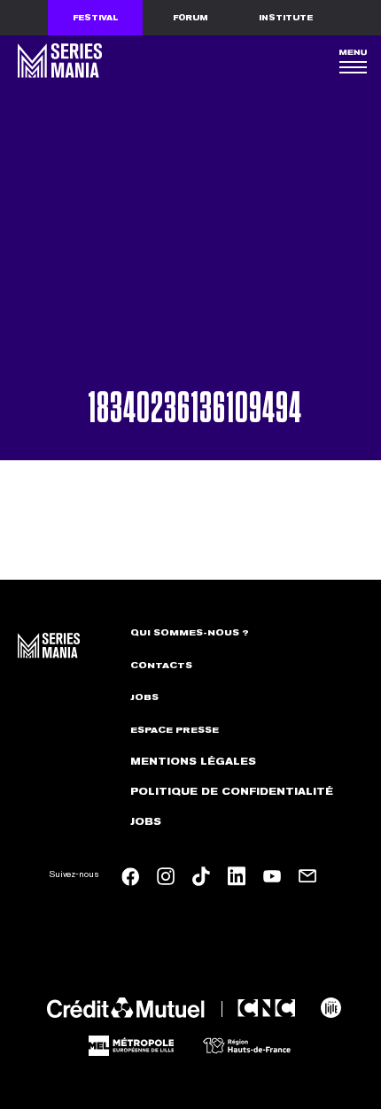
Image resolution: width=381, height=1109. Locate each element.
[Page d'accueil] (57, 60)
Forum (190, 17)
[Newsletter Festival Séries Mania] (307, 876)
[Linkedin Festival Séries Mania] (236, 876)
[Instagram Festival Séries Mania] (166, 876)
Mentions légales (193, 761)
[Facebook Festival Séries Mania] (130, 876)
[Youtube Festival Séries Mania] (272, 876)
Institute (286, 17)
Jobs (144, 697)
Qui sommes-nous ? (189, 633)
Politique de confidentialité (231, 791)
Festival (96, 17)
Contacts (161, 665)
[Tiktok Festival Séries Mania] (201, 876)
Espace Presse (174, 730)
